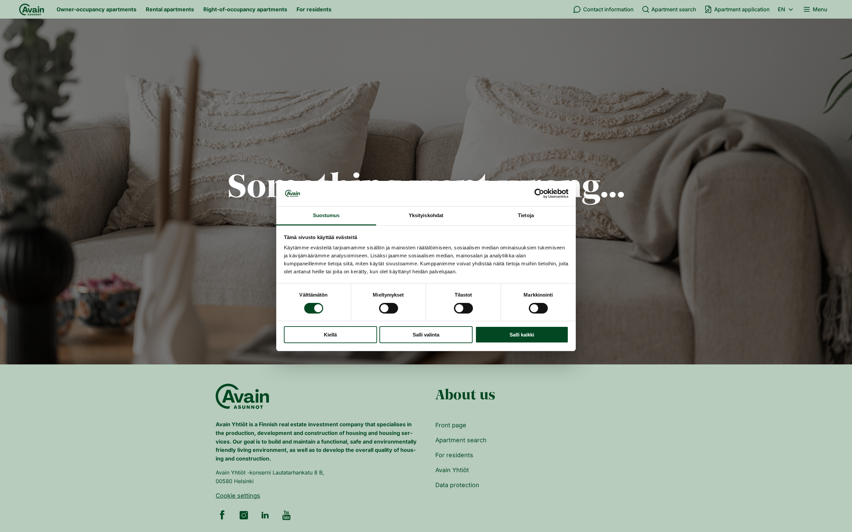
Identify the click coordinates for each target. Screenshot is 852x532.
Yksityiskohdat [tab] (426, 215)
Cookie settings (238, 495)
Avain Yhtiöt (452, 469)
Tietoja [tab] (526, 215)
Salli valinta (426, 335)
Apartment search (673, 9)
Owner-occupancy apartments (96, 9)
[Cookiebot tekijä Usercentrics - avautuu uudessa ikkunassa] (539, 194)
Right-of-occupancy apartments (245, 9)
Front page (450, 425)
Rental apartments (170, 9)
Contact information (608, 9)
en (781, 9)
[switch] (388, 308)
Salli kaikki (522, 335)
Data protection (457, 484)
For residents (314, 9)
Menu (820, 9)
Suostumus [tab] (326, 215)
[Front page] (31, 9)
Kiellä (330, 335)
